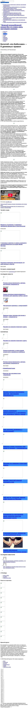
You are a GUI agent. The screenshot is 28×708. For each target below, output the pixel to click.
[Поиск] (1, 1)
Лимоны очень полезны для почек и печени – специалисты (14, 316)
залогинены (12, 271)
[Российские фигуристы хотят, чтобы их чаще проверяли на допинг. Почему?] (3, 591)
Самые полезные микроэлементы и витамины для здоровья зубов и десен (14, 7)
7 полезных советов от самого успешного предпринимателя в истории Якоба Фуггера (14, 244)
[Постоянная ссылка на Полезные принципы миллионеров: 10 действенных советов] (10, 260)
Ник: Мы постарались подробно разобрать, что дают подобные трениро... (14, 561)
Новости (5, 31)
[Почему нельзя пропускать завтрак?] (3, 586)
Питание (5, 39)
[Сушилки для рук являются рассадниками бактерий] (3, 610)
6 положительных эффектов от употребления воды (14, 534)
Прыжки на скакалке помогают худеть (12, 12)
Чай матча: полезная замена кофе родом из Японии (14, 498)
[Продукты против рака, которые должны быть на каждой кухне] (3, 635)
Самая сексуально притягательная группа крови (15, 22)
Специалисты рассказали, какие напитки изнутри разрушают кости (13, 516)
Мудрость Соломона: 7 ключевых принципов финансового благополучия (13, 225)
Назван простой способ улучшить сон (12, 14)
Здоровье (5, 38)
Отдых (4, 41)
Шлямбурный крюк (9, 368)
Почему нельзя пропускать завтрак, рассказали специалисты (14, 283)
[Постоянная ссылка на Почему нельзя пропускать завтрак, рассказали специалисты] (5, 280)
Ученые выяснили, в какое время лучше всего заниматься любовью (14, 351)
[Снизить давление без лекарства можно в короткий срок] (3, 596)
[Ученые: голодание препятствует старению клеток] (3, 639)
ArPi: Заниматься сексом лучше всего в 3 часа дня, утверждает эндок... (14, 567)
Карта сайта (6, 575)
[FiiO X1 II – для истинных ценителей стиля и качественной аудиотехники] (3, 625)
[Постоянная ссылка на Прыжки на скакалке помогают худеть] (5, 324)
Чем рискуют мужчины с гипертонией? (12, 9)
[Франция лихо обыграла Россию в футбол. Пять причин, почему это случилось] (3, 601)
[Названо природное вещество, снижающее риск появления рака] (3, 615)
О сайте (5, 576)
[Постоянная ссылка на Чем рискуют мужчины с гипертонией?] (5, 303)
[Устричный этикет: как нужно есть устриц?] (3, 606)
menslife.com (9, 201)
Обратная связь (7, 577)
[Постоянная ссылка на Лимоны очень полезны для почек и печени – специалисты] (5, 313)
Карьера (5, 37)
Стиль (4, 32)
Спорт (4, 35)
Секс (4, 36)
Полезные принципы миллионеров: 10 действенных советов (12, 263)
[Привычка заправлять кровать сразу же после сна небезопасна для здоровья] (3, 630)
